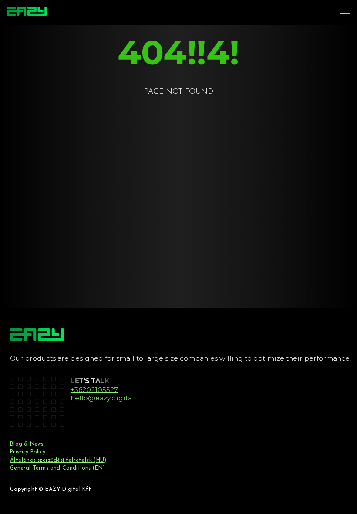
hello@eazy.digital (102, 398)
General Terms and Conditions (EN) (57, 468)
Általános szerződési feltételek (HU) (58, 460)
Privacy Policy (27, 452)
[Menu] (345, 11)
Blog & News (26, 444)
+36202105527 (94, 390)
